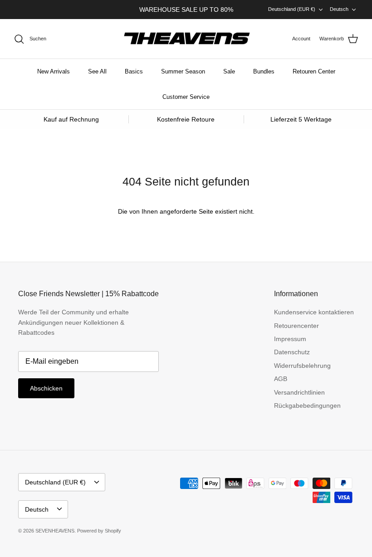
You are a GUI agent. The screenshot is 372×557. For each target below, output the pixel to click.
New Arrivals (53, 71)
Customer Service (186, 96)
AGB (280, 378)
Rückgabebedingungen (307, 405)
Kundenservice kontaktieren (314, 312)
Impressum (290, 338)
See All (97, 71)
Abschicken (46, 388)
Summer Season (183, 71)
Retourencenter (296, 325)
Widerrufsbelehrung (302, 365)
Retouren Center (314, 71)
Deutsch (339, 9)
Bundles (263, 71)
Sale (229, 71)
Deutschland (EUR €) (291, 9)
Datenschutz (292, 352)
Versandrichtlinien (299, 392)
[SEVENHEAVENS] (186, 39)
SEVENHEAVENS (54, 530)
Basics (134, 71)
